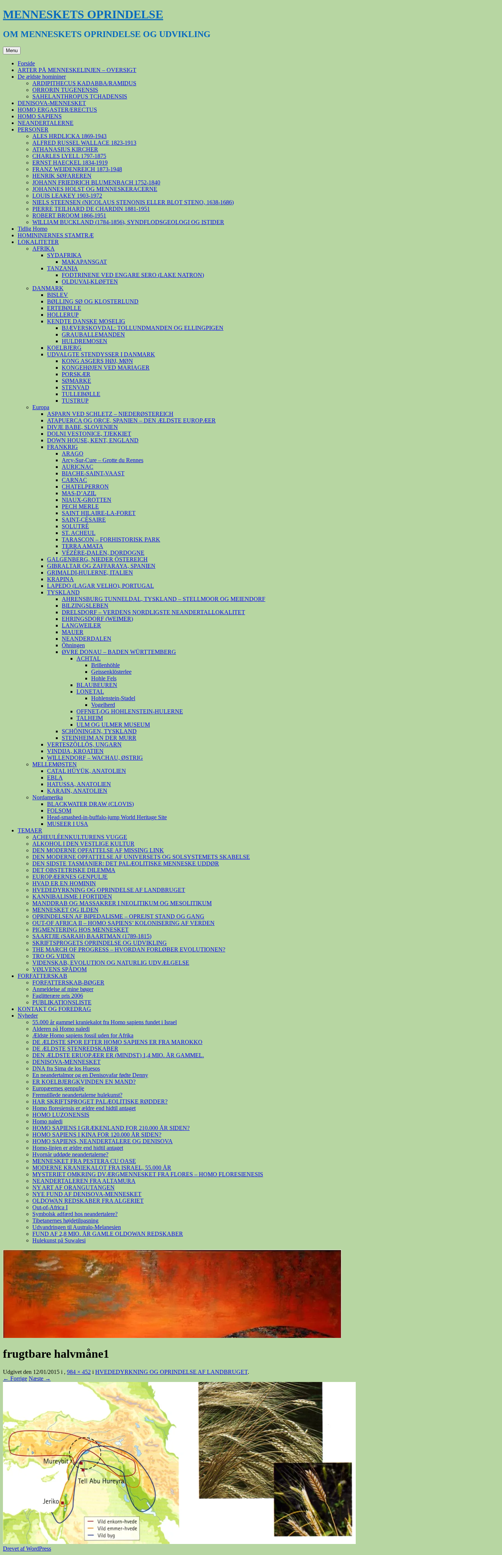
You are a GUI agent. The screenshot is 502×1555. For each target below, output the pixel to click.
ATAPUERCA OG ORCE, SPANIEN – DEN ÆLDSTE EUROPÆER (131, 420)
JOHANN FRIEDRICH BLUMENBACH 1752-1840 (96, 182)
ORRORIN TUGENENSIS (65, 90)
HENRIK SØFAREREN (62, 176)
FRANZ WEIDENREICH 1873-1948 (77, 169)
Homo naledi (47, 1121)
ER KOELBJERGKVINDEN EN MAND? (84, 1082)
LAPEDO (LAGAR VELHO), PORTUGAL (100, 586)
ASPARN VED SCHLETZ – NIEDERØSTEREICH (110, 414)
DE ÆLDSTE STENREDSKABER (75, 1048)
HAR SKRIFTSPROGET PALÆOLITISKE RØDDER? (100, 1101)
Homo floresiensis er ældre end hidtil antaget (84, 1108)
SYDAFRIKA (64, 255)
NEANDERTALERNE (45, 123)
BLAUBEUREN (96, 685)
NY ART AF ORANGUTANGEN (73, 1187)
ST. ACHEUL (79, 533)
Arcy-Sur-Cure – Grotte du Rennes (102, 460)
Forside (26, 63)
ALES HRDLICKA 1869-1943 (69, 136)
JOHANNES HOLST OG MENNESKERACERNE (94, 189)
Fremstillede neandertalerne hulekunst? (77, 1095)
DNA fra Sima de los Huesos (66, 1068)
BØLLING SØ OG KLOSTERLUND (93, 301)
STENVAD (75, 387)
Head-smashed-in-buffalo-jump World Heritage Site (107, 817)
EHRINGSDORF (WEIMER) (97, 619)
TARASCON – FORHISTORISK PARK (111, 539)
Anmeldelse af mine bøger (62, 989)
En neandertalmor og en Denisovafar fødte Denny (90, 1075)
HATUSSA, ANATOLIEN (79, 784)
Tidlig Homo (32, 229)
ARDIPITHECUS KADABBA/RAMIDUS (84, 83)
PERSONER (33, 129)
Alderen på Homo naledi (61, 1029)
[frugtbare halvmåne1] (179, 1542)
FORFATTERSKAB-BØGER (68, 982)
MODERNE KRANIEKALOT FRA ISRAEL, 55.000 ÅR (101, 1168)
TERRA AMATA (82, 546)
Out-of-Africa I (50, 1207)
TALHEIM (89, 718)
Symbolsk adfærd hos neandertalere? (75, 1214)
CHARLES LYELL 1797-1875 (69, 156)
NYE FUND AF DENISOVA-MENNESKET (86, 1194)
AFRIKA (43, 248)
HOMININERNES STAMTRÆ (56, 235)
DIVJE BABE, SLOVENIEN (82, 427)
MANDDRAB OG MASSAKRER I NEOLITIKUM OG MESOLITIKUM (122, 903)
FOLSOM (59, 810)
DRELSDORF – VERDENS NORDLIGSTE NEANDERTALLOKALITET (153, 612)
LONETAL (90, 691)
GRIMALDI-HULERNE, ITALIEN (90, 572)
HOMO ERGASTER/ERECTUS (57, 110)
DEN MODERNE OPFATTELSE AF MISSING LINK (98, 850)
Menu (12, 50)
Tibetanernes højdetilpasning (65, 1220)
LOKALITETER (38, 242)
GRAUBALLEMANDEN (93, 334)
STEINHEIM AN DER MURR (99, 738)
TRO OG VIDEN (53, 956)
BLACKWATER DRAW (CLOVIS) (90, 804)
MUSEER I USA (67, 824)
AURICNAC (77, 467)
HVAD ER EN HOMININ (64, 883)
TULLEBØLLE (81, 394)
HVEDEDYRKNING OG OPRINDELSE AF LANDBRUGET (108, 890)
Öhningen (73, 645)
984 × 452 (79, 1372)
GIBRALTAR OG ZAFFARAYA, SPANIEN (101, 566)
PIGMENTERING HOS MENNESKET (80, 929)
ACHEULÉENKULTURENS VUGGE (79, 837)
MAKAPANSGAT (84, 262)
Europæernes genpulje (58, 1088)
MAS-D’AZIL (79, 493)
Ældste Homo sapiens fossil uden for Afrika (82, 1035)
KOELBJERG (64, 348)
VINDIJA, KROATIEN (75, 751)
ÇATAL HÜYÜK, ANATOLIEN (86, 771)
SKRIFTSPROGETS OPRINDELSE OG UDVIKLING (99, 943)
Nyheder (28, 1015)
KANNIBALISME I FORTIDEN (72, 896)
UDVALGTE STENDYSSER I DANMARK (101, 354)
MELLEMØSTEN (54, 764)
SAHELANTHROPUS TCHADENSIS (79, 96)
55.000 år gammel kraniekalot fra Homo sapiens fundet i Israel (104, 1022)
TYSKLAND (63, 592)
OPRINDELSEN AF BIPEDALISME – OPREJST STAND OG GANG (118, 916)
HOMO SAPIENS (40, 116)
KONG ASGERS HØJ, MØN (97, 361)
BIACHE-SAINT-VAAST (93, 473)
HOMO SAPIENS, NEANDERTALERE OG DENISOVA (102, 1141)
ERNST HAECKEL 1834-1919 (70, 162)
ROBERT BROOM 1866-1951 (69, 215)
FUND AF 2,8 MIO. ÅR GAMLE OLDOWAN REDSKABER (107, 1234)
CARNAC (74, 480)
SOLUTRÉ (75, 526)
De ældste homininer (42, 76)
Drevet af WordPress (27, 1548)
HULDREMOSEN (84, 341)
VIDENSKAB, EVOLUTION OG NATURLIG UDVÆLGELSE (110, 963)
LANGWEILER (81, 625)
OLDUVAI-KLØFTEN (90, 281)
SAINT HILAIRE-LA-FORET (99, 513)
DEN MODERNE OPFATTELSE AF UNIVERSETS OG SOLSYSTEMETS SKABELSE (141, 857)
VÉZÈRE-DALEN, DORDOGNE (103, 553)
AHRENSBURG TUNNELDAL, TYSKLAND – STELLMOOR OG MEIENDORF (163, 599)
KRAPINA (60, 579)
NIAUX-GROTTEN (86, 500)
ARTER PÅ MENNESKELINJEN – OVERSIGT (77, 70)
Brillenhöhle (105, 665)
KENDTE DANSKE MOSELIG (86, 321)
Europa (40, 407)
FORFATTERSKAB (42, 976)
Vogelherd (103, 705)
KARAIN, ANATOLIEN (77, 791)
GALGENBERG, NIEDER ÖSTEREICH (97, 559)
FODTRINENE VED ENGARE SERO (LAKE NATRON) (133, 275)
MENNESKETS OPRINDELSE (83, 14)
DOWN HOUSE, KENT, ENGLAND (93, 440)
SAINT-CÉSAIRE (84, 519)
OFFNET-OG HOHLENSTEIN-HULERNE (129, 711)
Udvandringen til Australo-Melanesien (76, 1227)
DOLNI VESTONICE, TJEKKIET (89, 434)
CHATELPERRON (85, 486)
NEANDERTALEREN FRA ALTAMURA (84, 1181)
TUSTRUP (75, 400)
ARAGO (72, 453)
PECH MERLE (80, 506)
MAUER (72, 632)
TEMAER (30, 830)
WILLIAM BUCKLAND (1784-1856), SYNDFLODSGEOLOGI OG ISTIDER (128, 222)
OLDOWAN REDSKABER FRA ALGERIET (88, 1201)
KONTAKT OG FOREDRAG (54, 1009)
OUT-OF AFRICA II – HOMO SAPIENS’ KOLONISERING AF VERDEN (123, 923)
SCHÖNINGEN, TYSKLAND (99, 731)
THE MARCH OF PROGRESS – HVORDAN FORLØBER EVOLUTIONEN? (128, 949)
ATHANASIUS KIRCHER (65, 149)
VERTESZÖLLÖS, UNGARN (84, 744)
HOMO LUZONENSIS (60, 1115)
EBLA (55, 777)
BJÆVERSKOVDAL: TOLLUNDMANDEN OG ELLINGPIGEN (142, 328)
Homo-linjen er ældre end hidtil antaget (77, 1148)
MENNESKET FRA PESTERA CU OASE (84, 1161)
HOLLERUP (63, 315)
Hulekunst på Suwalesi (59, 1240)
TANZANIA (62, 268)
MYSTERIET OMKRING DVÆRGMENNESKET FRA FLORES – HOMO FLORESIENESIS (147, 1174)
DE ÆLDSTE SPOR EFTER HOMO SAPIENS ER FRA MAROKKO (117, 1042)
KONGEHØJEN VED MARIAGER (106, 367)
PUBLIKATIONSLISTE (62, 1002)
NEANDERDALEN (86, 639)
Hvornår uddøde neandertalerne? (70, 1154)
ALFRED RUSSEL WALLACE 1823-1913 (84, 143)
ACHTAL (88, 658)
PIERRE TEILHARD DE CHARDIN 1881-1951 (91, 209)
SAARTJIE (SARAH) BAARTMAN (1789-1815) (91, 936)
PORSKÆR (76, 374)
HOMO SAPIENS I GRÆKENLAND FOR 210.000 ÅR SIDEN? (111, 1128)
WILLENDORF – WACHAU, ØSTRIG (95, 758)
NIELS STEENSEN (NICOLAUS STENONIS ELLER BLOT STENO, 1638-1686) (133, 202)
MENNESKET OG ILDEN (65, 910)
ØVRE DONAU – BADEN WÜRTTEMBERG (119, 652)
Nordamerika (47, 797)
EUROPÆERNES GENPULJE (70, 877)
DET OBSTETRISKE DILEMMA (73, 870)
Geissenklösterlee (111, 672)
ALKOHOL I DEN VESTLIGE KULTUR (83, 844)
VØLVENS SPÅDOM (59, 969)
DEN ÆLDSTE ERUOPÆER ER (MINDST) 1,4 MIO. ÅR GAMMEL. (118, 1055)
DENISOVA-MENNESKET (52, 103)
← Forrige (15, 1378)
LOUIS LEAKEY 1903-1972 (67, 195)
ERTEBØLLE (64, 308)
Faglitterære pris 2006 (57, 996)
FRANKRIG (62, 447)
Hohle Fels (103, 678)
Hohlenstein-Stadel (113, 698)
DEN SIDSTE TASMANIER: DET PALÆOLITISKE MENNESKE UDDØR (125, 863)
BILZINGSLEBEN (85, 605)
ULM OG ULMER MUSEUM (113, 724)
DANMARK (48, 288)
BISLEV (57, 295)
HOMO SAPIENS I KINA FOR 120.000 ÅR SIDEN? (96, 1134)
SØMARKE (76, 381)
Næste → (40, 1378)
